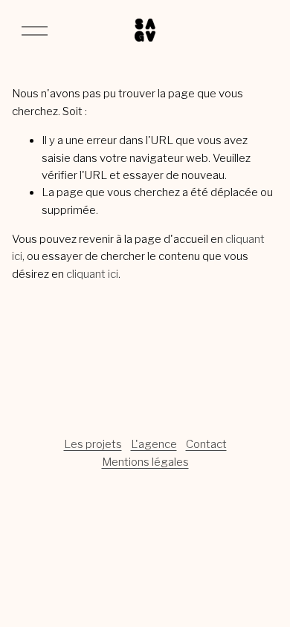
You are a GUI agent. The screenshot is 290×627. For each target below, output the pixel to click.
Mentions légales (145, 462)
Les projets (93, 444)
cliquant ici (92, 274)
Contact (206, 444)
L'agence (154, 444)
